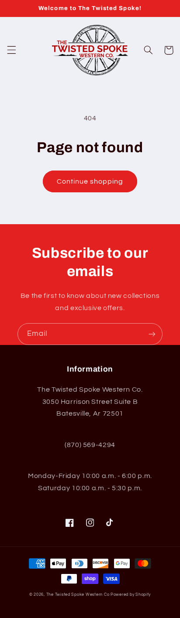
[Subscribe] (152, 334)
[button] (11, 50)
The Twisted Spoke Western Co (78, 595)
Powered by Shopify (131, 595)
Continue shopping (90, 181)
